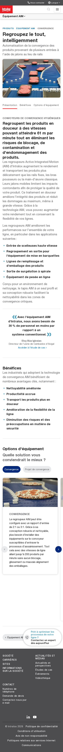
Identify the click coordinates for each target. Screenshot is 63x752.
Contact (9, 684)
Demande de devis (13, 695)
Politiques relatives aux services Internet (31, 740)
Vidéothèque (42, 678)
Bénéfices (25, 105)
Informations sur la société (13, 669)
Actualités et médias (45, 657)
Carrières (10, 660)
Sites (6, 664)
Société (8, 655)
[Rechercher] (48, 9)
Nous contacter (37, 2)
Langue (54, 2)
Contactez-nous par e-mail (15, 701)
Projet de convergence (37, 469)
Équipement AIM (13, 16)
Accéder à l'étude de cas (31, 347)
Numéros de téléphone (10, 690)
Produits (8, 28)
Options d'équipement (46, 105)
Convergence (45, 28)
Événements (42, 673)
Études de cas (43, 669)
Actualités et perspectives (43, 664)
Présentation (10, 105)
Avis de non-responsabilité (31, 735)
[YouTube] (35, 717)
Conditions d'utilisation (32, 731)
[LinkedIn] (28, 717)
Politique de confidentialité (42, 726)
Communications (31, 745)
